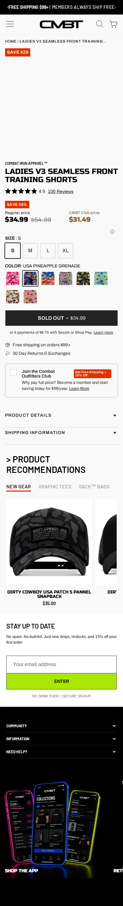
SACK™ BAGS (94, 486)
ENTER (61, 681)
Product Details (28, 415)
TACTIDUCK (100, 278)
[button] (112, 231)
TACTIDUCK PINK (30, 296)
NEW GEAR (18, 486)
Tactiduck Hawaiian (65, 278)
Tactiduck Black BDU (83, 278)
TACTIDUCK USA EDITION (48, 278)
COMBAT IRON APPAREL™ (26, 163)
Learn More (79, 388)
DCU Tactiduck (12, 296)
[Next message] (115, 7)
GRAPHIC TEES (54, 486)
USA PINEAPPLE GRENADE (30, 278)
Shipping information (35, 432)
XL (65, 250)
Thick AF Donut (12, 278)
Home (10, 41)
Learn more (103, 332)
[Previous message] (8, 7)
